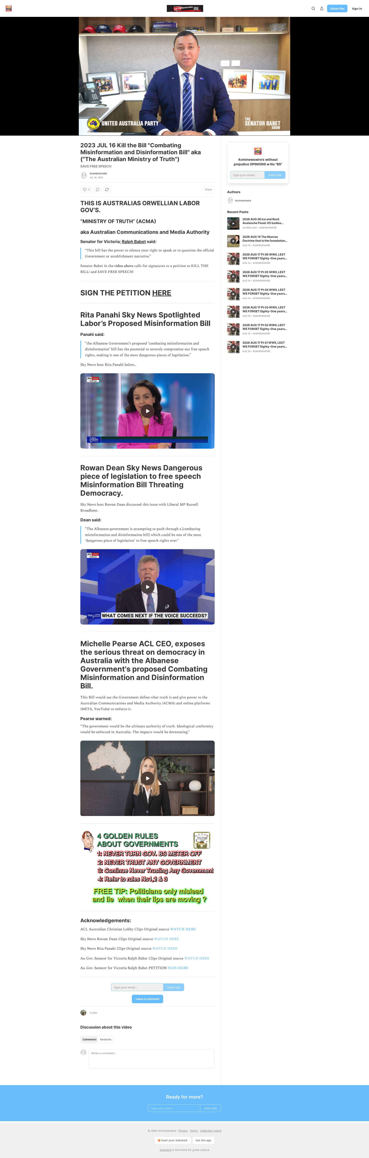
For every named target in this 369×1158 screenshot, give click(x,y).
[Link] (75, 207)
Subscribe (337, 8)
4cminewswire (98, 173)
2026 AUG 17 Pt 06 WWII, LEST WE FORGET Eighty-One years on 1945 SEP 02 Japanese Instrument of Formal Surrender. (265, 256)
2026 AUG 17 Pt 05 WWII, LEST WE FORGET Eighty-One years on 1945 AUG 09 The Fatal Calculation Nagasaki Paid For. (264, 274)
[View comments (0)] (298, 78)
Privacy (183, 1130)
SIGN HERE (178, 968)
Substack (165, 1150)
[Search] (313, 8)
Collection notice (210, 1130)
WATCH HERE (183, 929)
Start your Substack (174, 1140)
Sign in (357, 8)
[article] (258, 223)
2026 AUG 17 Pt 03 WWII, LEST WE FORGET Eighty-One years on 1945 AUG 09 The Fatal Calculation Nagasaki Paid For (264, 309)
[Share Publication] (322, 8)
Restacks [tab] (105, 1039)
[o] (148, 411)
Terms (194, 1130)
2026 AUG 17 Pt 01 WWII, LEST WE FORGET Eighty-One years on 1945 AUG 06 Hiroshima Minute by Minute (264, 345)
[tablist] (97, 1039)
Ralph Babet (134, 241)
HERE (161, 292)
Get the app (203, 1140)
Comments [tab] (89, 1039)
